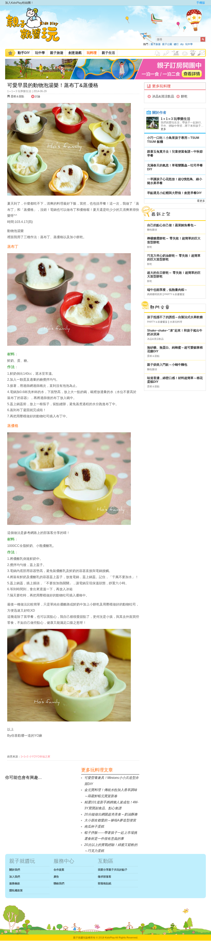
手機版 (200, 2)
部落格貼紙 (104, 883)
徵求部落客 (104, 876)
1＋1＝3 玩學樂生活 (175, 119)
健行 (176, 44)
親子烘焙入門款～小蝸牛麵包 (167, 364)
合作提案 (59, 869)
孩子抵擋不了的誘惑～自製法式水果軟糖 (175, 317)
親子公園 (167, 44)
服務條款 (14, 883)
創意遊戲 (75, 53)
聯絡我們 (59, 883)
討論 (37, 96)
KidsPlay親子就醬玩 (36, 28)
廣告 (56, 876)
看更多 (201, 200)
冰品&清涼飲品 (163, 96)
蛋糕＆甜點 (17, 96)
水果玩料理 (176, 321)
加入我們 (14, 876)
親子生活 (108, 53)
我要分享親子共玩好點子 (112, 869)
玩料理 (92, 53)
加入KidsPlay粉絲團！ (19, 2)
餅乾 (184, 96)
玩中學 (189, 44)
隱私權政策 (16, 890)
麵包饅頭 (152, 229)
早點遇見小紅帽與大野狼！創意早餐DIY (174, 193)
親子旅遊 (156, 44)
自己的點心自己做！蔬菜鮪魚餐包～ (172, 225)
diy (182, 44)
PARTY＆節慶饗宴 (174, 294)
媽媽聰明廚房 (154, 294)
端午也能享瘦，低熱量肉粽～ (167, 289)
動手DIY (24, 53)
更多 (163, 129)
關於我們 (14, 869)
